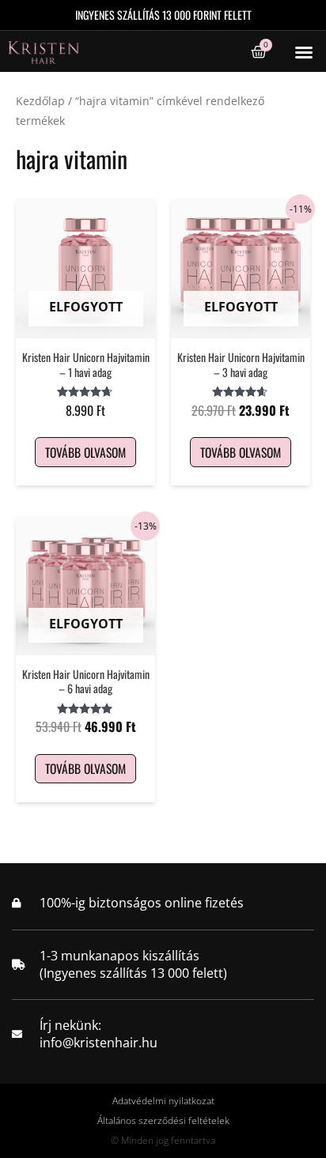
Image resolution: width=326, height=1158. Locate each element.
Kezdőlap (40, 100)
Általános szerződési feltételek (163, 1120)
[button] (304, 52)
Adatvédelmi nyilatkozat (163, 1100)
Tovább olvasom (85, 452)
